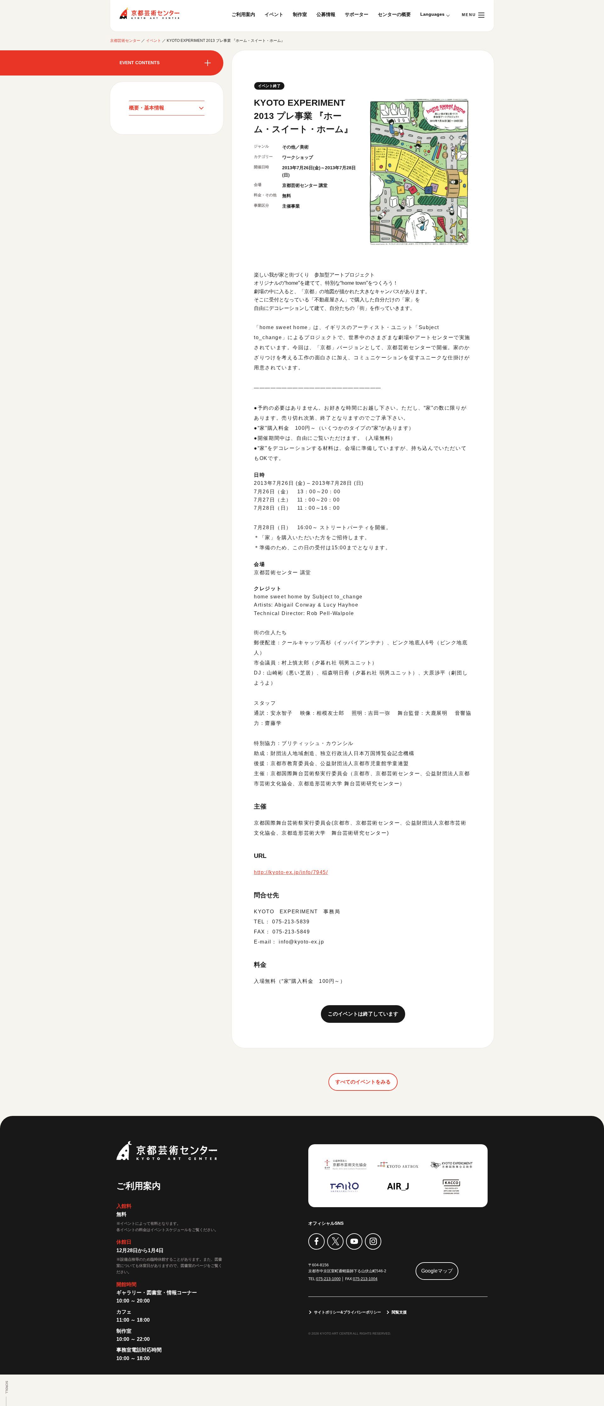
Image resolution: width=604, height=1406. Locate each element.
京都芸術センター (149, 13)
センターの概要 (394, 14)
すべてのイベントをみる (363, 1081)
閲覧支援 (399, 1312)
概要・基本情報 (146, 107)
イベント (274, 14)
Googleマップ (437, 1270)
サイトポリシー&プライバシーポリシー (347, 1312)
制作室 (300, 14)
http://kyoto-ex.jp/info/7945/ (291, 872)
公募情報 (325, 14)
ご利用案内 (243, 14)
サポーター (356, 14)
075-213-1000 (328, 1279)
